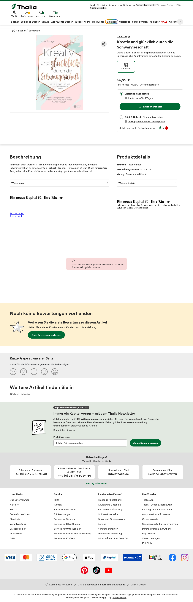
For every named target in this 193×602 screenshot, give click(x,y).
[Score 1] (13, 371)
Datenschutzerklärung (110, 533)
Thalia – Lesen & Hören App (157, 504)
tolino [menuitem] (87, 21)
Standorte (15, 519)
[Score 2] (23, 371)
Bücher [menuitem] (15, 21)
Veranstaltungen (151, 538)
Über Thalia (16, 494)
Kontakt (58, 504)
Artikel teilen (104, 44)
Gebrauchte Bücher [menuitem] (62, 21)
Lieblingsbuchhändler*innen (157, 509)
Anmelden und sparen (145, 443)
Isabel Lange (123, 36)
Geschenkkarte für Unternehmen (160, 523)
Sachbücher (35, 30)
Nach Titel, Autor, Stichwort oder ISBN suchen (112, 5)
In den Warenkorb (152, 106)
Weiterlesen (17, 183)
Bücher (22, 30)
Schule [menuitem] (45, 21)
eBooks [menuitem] (78, 21)
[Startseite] (13, 30)
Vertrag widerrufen (96, 483)
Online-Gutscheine (108, 514)
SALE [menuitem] (164, 21)
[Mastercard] (26, 558)
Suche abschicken (98, 8)
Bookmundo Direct (136, 174)
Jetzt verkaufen (17, 213)
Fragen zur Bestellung (110, 499)
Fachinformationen (20, 514)
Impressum (16, 533)
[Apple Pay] (88, 558)
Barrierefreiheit (18, 528)
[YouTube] (108, 570)
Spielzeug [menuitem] (124, 21)
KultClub (147, 543)
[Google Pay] (69, 558)
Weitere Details (126, 183)
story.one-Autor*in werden (156, 514)
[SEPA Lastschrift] (46, 558)
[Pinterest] (84, 570)
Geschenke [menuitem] (175, 21)
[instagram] (184, 558)
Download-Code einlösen (111, 519)
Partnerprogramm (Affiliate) (157, 528)
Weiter (180, 22)
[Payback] (132, 558)
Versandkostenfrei (149, 84)
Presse (13, 509)
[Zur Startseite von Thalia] (25, 6)
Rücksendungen (62, 514)
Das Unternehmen (20, 499)
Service (58, 494)
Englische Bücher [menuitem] (30, 21)
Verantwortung (18, 523)
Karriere (14, 504)
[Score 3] (34, 371)
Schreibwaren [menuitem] (140, 21)
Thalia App (147, 499)
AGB (12, 538)
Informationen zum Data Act (113, 538)
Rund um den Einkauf (110, 494)
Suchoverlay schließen (146, 5)
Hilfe (56, 499)
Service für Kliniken (64, 538)
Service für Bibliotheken (67, 523)
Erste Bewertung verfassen (46, 335)
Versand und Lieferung (110, 509)
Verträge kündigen (108, 528)
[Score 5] (54, 371)
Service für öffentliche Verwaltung (72, 533)
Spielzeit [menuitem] (112, 21)
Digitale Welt (149, 533)
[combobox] (121, 94)
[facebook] (172, 558)
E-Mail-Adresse (61, 437)
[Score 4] (44, 371)
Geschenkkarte (150, 519)
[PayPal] (109, 558)
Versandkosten (120, 597)
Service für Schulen (64, 519)
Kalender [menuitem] (154, 21)
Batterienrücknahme (65, 509)
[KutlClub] (155, 558)
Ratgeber (26, 393)
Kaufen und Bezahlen (109, 504)
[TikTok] (96, 570)
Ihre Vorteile (149, 494)
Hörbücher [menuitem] (98, 21)
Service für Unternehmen (67, 528)
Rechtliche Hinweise (64, 430)
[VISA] (10, 558)
